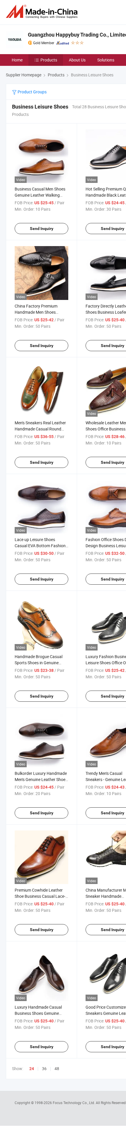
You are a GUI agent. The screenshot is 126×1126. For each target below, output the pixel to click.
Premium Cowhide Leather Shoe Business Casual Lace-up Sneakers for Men (40, 896)
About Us (77, 60)
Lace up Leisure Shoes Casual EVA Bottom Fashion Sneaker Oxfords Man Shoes (40, 546)
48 (57, 1068)
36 (44, 1068)
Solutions (105, 60)
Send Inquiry (41, 228)
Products (48, 60)
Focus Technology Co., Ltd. (74, 1102)
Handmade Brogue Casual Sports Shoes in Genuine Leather (38, 663)
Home (17, 60)
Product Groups (32, 92)
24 (31, 1068)
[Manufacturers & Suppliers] (43, 11)
